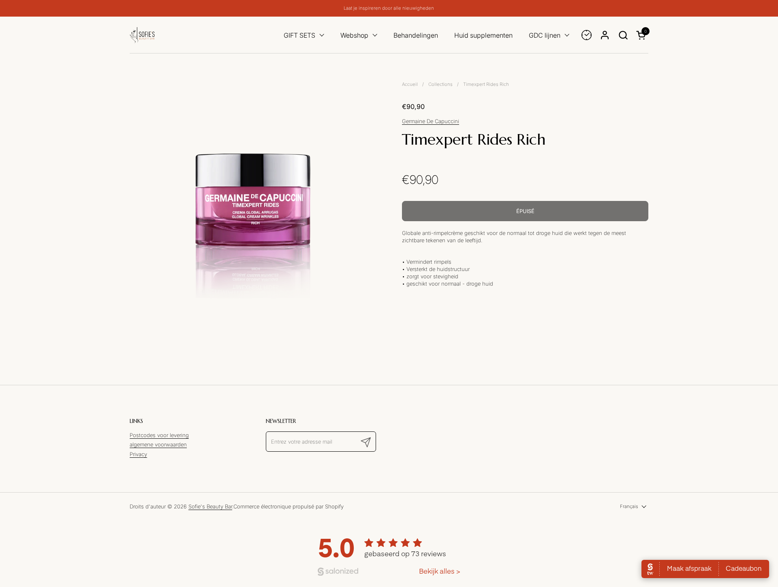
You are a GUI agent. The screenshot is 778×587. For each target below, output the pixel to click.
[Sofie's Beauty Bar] (142, 35)
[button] (623, 35)
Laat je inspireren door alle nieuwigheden (389, 8)
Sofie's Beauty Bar (210, 506)
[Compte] (605, 35)
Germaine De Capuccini (430, 121)
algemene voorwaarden (158, 444)
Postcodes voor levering (159, 435)
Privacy (138, 454)
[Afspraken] (586, 35)
